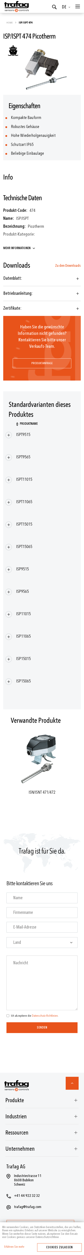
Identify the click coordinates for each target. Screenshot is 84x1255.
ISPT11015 (24, 479)
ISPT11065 (24, 502)
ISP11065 (23, 636)
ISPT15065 (24, 546)
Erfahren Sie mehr (14, 1247)
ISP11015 (23, 614)
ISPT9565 (23, 457)
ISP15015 (23, 659)
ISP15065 (23, 681)
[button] (67, 7)
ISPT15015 (24, 524)
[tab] (42, 278)
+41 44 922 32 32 (27, 1195)
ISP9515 (22, 569)
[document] (42, 1232)
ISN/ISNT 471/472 (42, 792)
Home (9, 22)
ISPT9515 (23, 434)
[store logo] (16, 6)
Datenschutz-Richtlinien (45, 1016)
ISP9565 (22, 591)
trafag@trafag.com (27, 1207)
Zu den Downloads (68, 265)
